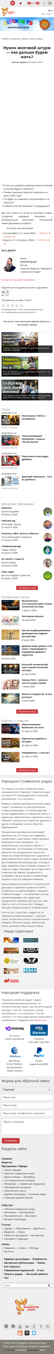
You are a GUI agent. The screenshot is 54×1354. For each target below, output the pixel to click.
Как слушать (12, 1266)
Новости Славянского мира (19, 1173)
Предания (9, 1248)
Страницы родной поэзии (18, 1198)
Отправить (11, 1140)
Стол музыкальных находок (19, 1180)
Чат (43, 14)
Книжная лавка (37, 1194)
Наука (21, 1232)
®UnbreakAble (33, 1350)
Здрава (8, 1228)
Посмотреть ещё (27, 588)
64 (33, 3)
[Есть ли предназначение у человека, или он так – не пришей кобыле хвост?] (27, 366)
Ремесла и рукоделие (16, 1235)
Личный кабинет (37, 1274)
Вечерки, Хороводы (15, 1219)
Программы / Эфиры (15, 1166)
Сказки (22, 1248)
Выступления (27, 1212)
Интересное (37, 1235)
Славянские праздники (32, 1184)
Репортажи (10, 1184)
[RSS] (47, 1326)
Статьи (6, 1224)
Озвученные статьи (15, 1191)
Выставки (31, 1216)
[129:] (27, 24)
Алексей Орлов (28, 262)
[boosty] (20, 1333)
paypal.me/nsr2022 (39, 1064)
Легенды (34, 1248)
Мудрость (9, 1232)
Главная (7, 1158)
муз (37, 3)
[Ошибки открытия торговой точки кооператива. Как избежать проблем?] (27, 342)
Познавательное (13, 1216)
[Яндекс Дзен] (40, 1326)
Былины (9, 1251)
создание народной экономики (19, 280)
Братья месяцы (12, 1177)
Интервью (29, 1177)
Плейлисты (40, 1259)
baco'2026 (11, 1350)
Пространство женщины (17, 1187)
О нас (40, 1270)
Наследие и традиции (16, 1239)
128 (29, 3)
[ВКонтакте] (3, 292)
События (7, 1205)
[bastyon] (34, 1333)
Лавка (41, 1263)
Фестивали (10, 1212)
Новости (7, 1162)
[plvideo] (27, 1333)
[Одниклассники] (34, 1326)
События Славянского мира (19, 1209)
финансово (40, 1020)
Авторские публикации (19, 1263)
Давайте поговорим (15, 1194)
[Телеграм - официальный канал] (6, 1326)
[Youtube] (20, 1326)
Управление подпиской (19, 1270)
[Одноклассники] (7, 292)
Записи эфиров (20, 62)
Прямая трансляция (16, 1259)
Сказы (5, 1244)
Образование (22, 1228)
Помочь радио (13, 1274)
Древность (39, 1228)
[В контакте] (27, 1326)
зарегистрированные (33, 309)
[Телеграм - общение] (13, 1326)
